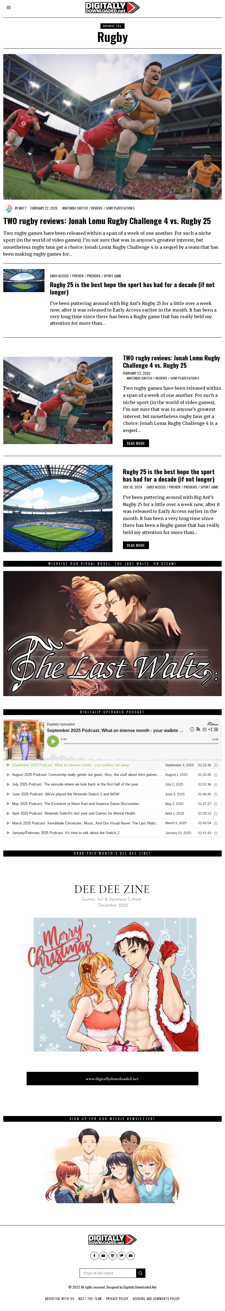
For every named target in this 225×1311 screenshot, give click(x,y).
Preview (78, 275)
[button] (140, 1273)
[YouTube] (103, 1256)
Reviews (97, 208)
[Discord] (130, 1256)
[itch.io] (112, 1256)
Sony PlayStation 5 (120, 208)
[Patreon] (121, 1256)
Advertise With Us (59, 1298)
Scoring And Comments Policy (156, 1298)
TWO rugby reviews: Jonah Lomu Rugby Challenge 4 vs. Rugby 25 (107, 220)
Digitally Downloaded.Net (139, 1287)
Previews (93, 275)
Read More (136, 443)
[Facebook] (94, 1256)
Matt (23, 208)
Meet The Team (90, 1298)
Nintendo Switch (75, 208)
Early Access (59, 275)
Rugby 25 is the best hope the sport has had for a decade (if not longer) (132, 288)
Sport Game (112, 275)
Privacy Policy (117, 1298)
